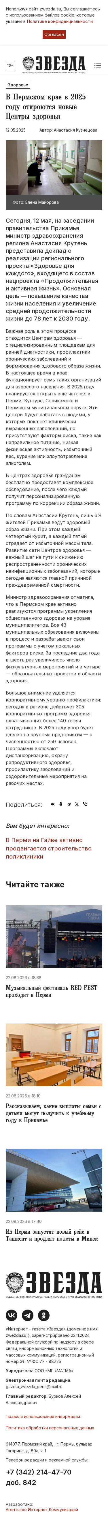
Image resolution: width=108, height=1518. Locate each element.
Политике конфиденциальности (60, 21)
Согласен (54, 34)
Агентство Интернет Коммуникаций (42, 1509)
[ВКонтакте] (52, 804)
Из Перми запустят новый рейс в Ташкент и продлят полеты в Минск (52, 1236)
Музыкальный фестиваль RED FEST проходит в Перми (51, 992)
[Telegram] (68, 804)
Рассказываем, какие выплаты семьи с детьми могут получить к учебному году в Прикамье (54, 1113)
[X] (76, 804)
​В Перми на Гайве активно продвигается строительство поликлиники (49, 848)
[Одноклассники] (60, 804)
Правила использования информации (43, 1416)
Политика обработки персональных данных (50, 1427)
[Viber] (85, 804)
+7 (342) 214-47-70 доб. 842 (38, 1477)
